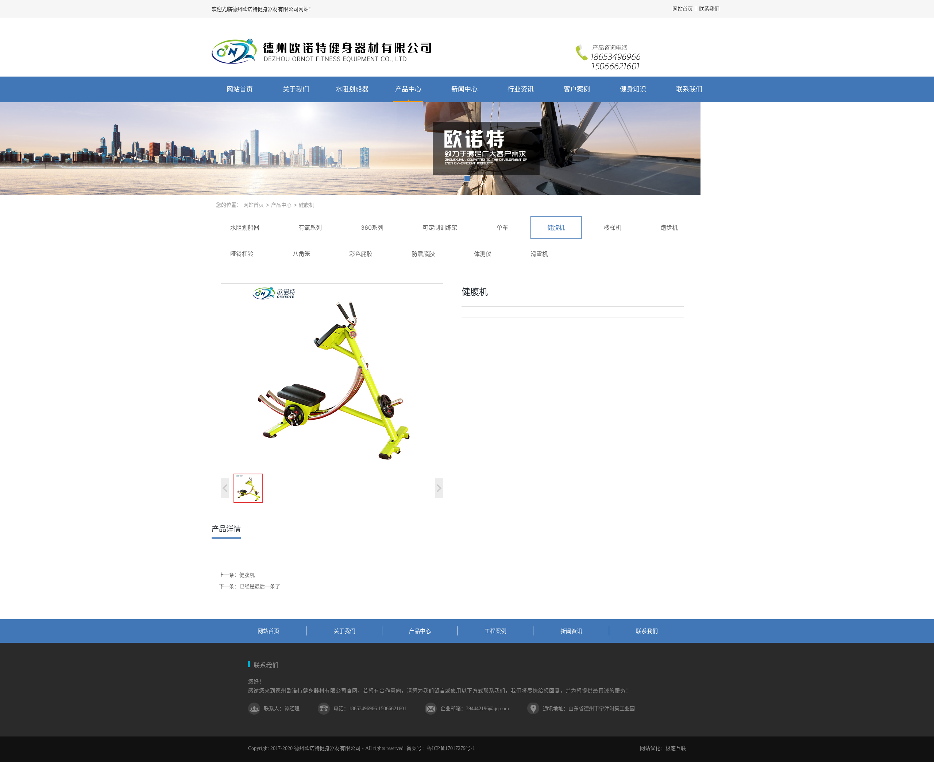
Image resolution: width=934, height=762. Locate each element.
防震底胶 (423, 253)
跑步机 (669, 227)
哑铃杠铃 (242, 253)
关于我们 (296, 89)
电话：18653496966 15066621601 (369, 708)
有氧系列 (310, 227)
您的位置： (229, 205)
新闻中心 (464, 89)
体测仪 (482, 253)
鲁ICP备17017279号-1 (451, 748)
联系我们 (709, 8)
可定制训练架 (440, 227)
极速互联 (675, 748)
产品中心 (408, 89)
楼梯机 (612, 227)
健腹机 (305, 205)
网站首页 (240, 89)
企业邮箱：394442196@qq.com (474, 708)
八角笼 (301, 253)
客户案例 (577, 89)
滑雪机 (539, 253)
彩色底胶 (361, 253)
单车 (502, 227)
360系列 (372, 227)
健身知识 (633, 89)
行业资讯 (520, 89)
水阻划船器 (352, 89)
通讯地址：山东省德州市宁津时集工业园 (589, 708)
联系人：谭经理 (282, 708)
